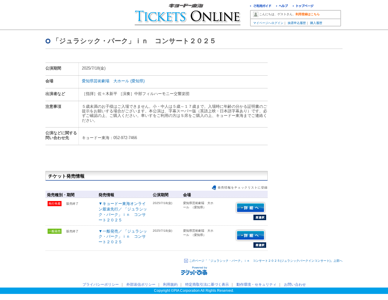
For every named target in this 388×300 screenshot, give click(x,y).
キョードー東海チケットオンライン (81, 15)
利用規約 (170, 284)
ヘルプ (282, 6)
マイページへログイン (268, 23)
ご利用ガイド (260, 6)
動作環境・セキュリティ (256, 284)
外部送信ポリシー (141, 284)
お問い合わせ (295, 284)
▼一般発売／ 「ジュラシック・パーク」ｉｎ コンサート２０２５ (123, 236)
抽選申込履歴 (297, 23)
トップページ (303, 6)
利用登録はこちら (308, 14)
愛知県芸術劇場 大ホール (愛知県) (113, 81)
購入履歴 (316, 23)
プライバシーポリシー (100, 284)
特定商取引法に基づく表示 (207, 284)
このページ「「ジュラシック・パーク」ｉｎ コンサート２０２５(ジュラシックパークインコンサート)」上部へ (266, 260)
